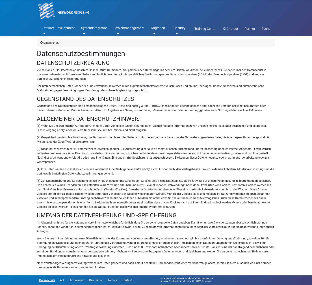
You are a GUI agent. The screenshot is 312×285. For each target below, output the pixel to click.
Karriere (112, 280)
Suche (265, 29)
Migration (158, 28)
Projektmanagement (129, 28)
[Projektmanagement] (117, 33)
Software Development (58, 28)
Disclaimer (96, 280)
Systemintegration (94, 28)
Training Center (205, 29)
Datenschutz (47, 280)
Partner (249, 29)
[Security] (176, 33)
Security (179, 28)
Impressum (77, 280)
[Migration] (153, 33)
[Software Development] (44, 33)
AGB (63, 280)
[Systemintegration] (83, 33)
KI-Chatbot (230, 29)
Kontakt (127, 280)
